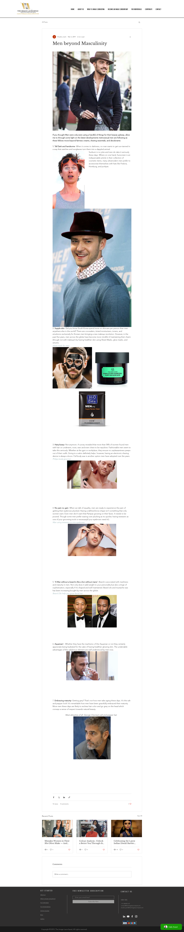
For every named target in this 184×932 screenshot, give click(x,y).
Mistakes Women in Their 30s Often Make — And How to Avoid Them (57, 842)
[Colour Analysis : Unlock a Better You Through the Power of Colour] (92, 828)
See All (139, 816)
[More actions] (130, 36)
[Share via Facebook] (54, 797)
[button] (139, 22)
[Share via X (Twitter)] (59, 797)
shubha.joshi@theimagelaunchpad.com (132, 907)
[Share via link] (69, 797)
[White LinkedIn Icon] (124, 916)
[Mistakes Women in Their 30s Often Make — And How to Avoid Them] (57, 828)
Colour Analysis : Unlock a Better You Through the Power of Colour (91, 842)
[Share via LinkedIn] (64, 797)
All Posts (45, 22)
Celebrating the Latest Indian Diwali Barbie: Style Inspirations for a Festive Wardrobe (125, 842)
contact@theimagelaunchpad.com (130, 905)
